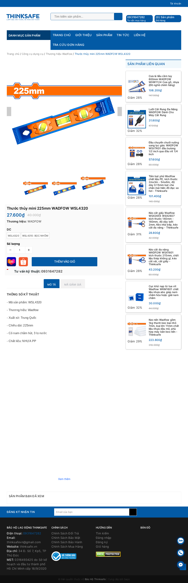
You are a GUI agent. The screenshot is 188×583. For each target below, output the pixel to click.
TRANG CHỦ (62, 35)
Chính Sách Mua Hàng (67, 546)
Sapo (127, 579)
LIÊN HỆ (140, 35)
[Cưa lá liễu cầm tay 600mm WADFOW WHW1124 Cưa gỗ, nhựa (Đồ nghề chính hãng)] (137, 84)
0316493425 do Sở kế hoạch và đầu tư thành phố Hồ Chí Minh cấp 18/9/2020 (27, 564)
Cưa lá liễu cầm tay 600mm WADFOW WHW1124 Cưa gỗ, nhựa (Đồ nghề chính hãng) (164, 80)
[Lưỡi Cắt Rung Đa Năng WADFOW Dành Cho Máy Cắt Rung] (137, 117)
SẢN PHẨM (104, 35)
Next (120, 111)
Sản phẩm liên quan (146, 64)
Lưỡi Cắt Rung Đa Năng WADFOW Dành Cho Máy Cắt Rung (163, 112)
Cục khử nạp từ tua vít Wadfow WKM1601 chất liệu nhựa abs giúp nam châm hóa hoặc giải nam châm (164, 292)
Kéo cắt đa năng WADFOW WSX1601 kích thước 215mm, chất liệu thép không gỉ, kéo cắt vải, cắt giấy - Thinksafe (164, 257)
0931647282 (136, 17)
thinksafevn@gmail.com (24, 542)
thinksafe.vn (28, 546)
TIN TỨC (123, 35)
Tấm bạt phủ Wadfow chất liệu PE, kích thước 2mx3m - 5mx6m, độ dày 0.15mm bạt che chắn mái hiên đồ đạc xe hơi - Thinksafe (164, 183)
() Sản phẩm (165, 18)
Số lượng (13, 244)
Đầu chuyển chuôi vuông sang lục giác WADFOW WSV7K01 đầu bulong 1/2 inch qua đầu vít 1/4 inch (164, 148)
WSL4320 (13, 235)
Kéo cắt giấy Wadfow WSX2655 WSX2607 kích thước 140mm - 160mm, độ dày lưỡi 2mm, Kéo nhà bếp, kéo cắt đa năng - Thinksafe (163, 220)
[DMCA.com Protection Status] (108, 554)
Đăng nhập (103, 538)
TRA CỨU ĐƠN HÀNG (68, 45)
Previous (9, 111)
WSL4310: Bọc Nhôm (35, 235)
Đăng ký (102, 542)
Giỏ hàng (102, 546)
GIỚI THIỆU (83, 35)
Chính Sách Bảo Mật (65, 538)
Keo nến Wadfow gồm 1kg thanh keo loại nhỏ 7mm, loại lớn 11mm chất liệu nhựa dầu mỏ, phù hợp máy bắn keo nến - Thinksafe (164, 327)
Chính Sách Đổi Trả (65, 533)
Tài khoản (175, 3)
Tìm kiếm (102, 533)
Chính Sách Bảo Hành (66, 542)
